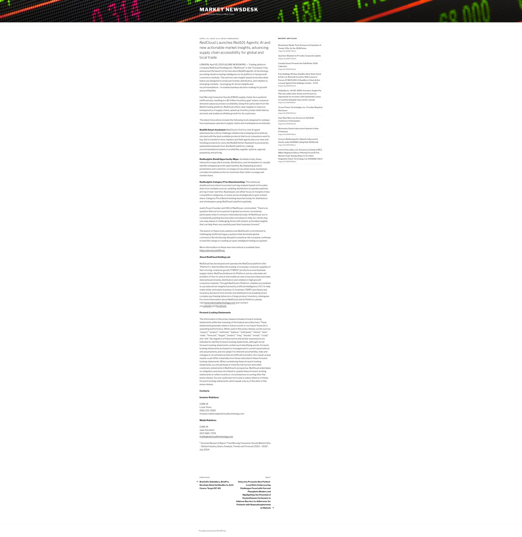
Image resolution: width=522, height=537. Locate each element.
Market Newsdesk (229, 10)
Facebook (221, 306)
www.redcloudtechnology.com (220, 302)
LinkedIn (207, 306)
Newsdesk (233, 39)
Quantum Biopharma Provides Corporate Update (299, 56)
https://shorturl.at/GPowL (212, 250)
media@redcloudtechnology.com (216, 436)
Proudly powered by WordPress (212, 531)
